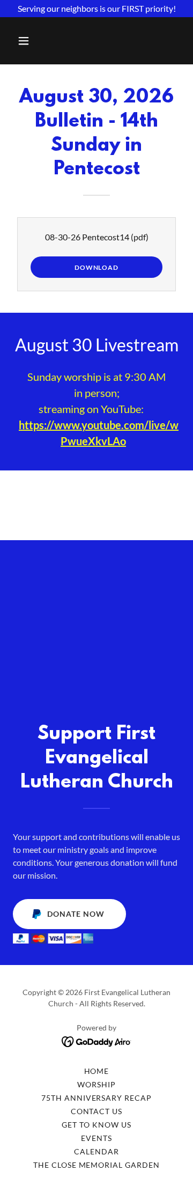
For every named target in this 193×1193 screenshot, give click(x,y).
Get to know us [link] (96, 1124)
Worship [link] (96, 1084)
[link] (97, 1040)
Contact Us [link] (97, 1111)
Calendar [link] (96, 1151)
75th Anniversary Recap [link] (96, 1097)
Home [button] (96, 1071)
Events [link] (96, 1138)
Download (96, 267)
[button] (25, 40)
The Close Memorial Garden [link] (96, 1164)
